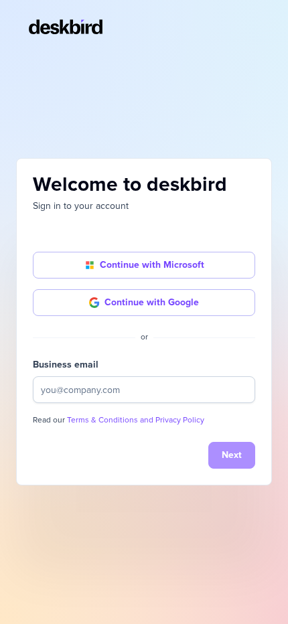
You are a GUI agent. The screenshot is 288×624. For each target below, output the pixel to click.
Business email (65, 364)
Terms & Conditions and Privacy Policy (135, 420)
